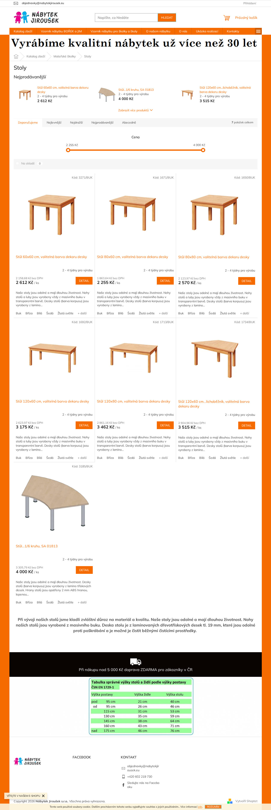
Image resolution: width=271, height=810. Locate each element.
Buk (18, 313)
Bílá (39, 313)
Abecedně (129, 122)
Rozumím (213, 806)
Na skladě (31, 163)
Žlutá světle (65, 313)
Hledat (167, 17)
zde (200, 806)
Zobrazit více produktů (133, 110)
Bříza (29, 313)
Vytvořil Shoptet (246, 801)
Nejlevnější (54, 122)
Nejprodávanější (102, 122)
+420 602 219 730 (139, 777)
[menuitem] (22, 31)
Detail (84, 281)
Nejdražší (76, 122)
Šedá (49, 313)
